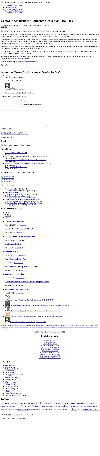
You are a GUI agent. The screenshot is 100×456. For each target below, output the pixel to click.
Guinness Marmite (11, 192)
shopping (53, 327)
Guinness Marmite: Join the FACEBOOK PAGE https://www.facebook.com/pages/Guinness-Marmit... (42, 305)
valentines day (82, 327)
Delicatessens (9, 370)
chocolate (29, 325)
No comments (18, 263)
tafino (10, 198)
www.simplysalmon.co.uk (29, 61)
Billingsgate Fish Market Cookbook (16, 167)
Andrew (12, 88)
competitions (47, 325)
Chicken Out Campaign (14, 221)
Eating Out (8, 372)
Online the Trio (18, 58)
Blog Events (8, 367)
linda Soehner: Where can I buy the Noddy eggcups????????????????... (32, 300)
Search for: (4, 145)
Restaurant (42, 327)
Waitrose (91, 327)
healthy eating (53, 406)
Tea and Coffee (61, 327)
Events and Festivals (82, 325)
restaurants (47, 327)
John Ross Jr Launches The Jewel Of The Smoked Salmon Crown (25, 160)
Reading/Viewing (10, 386)
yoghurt (7, 328)
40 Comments (18, 232)
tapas (56, 327)
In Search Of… (9, 378)
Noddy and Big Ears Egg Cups (15, 189)
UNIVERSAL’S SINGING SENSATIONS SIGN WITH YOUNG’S (26, 156)
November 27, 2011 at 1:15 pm (14, 89)
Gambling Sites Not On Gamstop (50, 345)
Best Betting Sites (50, 342)
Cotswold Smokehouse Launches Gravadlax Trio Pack (23, 203)
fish (7, 65)
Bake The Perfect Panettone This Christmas (14, 134)
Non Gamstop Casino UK (50, 340)
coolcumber (71, 325)
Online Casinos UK (11, 7)
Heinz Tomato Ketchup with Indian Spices (21, 267)
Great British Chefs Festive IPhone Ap (14, 132)
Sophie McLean (13, 201)
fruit (93, 325)
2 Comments (45, 25)
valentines (76, 327)
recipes (38, 327)
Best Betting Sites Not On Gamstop (50, 358)
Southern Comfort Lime (14, 274)
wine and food (93, 409)
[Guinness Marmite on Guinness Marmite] (7, 305)
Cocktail (38, 325)
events (76, 325)
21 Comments (19, 248)
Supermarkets (9, 390)
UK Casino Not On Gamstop (14, 11)
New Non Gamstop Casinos (50, 349)
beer (5, 325)
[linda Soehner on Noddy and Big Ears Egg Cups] (7, 300)
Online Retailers (33, 25)
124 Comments (21, 225)
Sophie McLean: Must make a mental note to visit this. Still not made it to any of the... (36, 316)
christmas (34, 325)
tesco (71, 327)
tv (73, 327)
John (10, 205)
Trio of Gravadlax (45, 31)
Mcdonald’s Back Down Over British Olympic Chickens (27, 282)
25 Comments (21, 240)
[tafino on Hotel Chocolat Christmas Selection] (7, 311)
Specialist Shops (10, 388)
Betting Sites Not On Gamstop (50, 354)
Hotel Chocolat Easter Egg (15, 259)
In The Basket (9, 379)
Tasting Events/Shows (11, 393)
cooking (57, 325)
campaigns (17, 325)
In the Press (8, 381)
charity (21, 325)
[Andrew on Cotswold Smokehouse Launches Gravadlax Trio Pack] (7, 322)
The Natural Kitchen (13, 244)
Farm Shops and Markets (12, 374)
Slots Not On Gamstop (50, 344)
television (67, 327)
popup (31, 327)
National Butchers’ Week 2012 (17, 289)
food (25, 25)
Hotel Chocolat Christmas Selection (16, 196)
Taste (6, 392)
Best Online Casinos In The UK (50, 352)
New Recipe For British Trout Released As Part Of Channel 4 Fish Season (28, 163)
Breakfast (12, 325)
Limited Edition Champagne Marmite (20, 236)
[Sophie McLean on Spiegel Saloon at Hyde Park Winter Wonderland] (7, 316)
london (10, 327)
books (8, 325)
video (87, 327)
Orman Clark (21, 418)
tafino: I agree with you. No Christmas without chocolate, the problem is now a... (35, 311)
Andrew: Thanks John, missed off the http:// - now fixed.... (28, 322)
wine (94, 327)
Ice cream (6, 327)
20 (18, 192)
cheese (24, 325)
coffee (42, 325)
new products (18, 327)
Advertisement (9, 365)
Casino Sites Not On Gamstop (14, 6)
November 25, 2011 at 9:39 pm (14, 77)
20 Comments (21, 255)
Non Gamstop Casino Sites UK (50, 356)
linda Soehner (13, 191)
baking (2, 325)
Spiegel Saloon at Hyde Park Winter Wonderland (21, 199)
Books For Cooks (10, 369)
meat (13, 327)
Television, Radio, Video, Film (14, 395)
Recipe (34, 327)
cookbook (52, 325)
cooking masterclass (63, 325)
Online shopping (25, 327)
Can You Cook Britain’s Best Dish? (19, 229)
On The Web (9, 383)
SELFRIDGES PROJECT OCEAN (16, 153)
